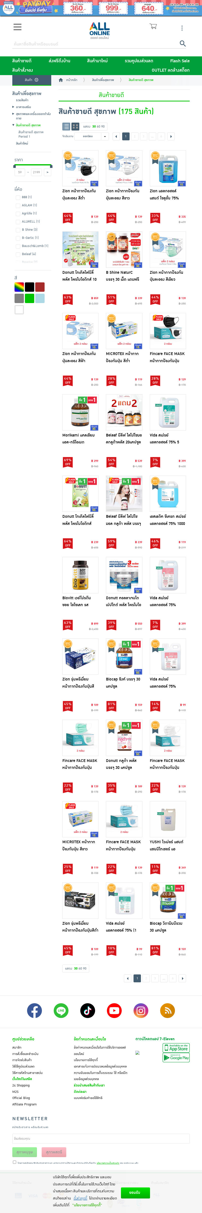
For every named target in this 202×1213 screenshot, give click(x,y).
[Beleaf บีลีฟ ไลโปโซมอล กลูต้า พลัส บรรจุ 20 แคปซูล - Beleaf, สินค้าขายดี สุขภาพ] (124, 494)
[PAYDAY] (101, 8)
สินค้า (28, 80)
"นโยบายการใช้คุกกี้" (87, 1205)
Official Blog (21, 1098)
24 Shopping (21, 1085)
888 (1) (27, 197)
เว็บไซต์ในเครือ (22, 1079)
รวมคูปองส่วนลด (139, 61)
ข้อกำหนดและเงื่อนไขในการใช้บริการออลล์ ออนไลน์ (100, 1050)
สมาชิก (16, 1047)
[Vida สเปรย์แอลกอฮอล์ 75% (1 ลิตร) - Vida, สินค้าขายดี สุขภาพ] (124, 900)
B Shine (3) (29, 229)
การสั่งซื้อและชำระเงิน (25, 1053)
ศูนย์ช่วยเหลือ (23, 1039)
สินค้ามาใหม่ (97, 61)
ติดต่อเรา (80, 1091)
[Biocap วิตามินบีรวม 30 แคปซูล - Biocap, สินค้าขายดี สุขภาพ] (168, 900)
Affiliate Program (24, 1104)
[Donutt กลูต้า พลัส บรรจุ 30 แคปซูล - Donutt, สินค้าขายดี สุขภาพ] (124, 738)
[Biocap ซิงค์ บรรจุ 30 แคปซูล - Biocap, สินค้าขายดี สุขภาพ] (124, 656)
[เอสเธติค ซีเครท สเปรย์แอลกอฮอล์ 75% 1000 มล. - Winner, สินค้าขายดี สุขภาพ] (168, 494)
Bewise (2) (29, 262)
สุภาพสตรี (54, 1152)
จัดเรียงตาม (67, 136)
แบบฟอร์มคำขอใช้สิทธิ (88, 1098)
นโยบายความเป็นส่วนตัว (108, 1163)
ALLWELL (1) (31, 221)
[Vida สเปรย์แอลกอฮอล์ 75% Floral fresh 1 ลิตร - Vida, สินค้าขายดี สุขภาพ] (168, 656)
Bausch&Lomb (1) (35, 246)
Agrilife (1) (29, 213)
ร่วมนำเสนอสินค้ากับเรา (89, 1085)
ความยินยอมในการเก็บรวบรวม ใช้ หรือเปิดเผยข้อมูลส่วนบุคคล (100, 1076)
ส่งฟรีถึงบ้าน (59, 61)
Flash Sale (180, 61)
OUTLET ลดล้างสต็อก (171, 70)
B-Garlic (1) (30, 238)
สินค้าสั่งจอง (22, 70)
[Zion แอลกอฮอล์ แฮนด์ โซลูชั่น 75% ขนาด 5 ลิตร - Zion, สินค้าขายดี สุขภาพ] (168, 168)
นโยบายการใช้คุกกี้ (86, 1060)
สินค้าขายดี (22, 61)
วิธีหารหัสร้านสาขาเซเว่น (27, 1072)
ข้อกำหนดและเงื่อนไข (90, 1039)
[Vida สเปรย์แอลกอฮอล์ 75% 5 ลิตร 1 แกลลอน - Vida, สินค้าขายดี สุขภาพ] (168, 412)
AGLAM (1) (29, 205)
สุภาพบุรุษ (25, 1152)
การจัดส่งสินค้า (22, 1060)
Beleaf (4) (29, 254)
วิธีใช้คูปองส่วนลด (23, 1066)
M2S (15, 1091)
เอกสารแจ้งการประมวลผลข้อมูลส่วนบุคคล (100, 1066)
